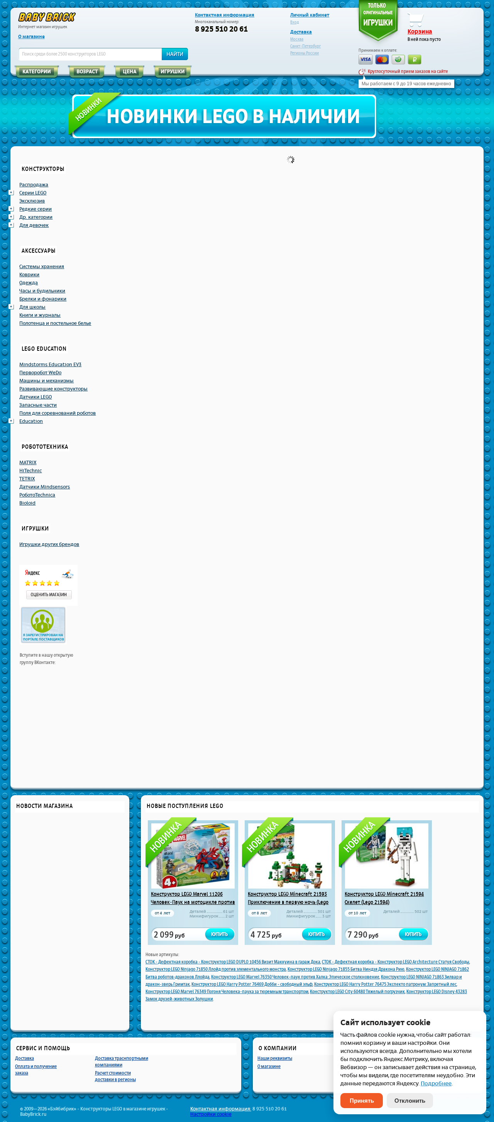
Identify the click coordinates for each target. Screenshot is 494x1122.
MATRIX (27, 462)
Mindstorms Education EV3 (50, 364)
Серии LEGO (32, 193)
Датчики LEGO (35, 397)
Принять (362, 1100)
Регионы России (304, 53)
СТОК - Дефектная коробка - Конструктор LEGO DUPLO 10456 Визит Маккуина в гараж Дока (232, 962)
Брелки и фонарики (42, 299)
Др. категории (35, 217)
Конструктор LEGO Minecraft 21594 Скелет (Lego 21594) (384, 898)
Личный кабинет (309, 15)
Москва (296, 39)
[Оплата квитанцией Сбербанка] (398, 60)
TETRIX (27, 479)
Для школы (32, 307)
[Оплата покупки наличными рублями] (414, 60)
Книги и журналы (40, 315)
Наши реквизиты (274, 1058)
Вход (294, 22)
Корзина (420, 31)
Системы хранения (41, 266)
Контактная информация (224, 15)
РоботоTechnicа (37, 495)
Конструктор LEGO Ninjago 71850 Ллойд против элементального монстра (215, 969)
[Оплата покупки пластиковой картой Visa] (366, 60)
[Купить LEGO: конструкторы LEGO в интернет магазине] (47, 17)
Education (31, 421)
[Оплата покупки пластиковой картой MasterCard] (382, 60)
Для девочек (34, 225)
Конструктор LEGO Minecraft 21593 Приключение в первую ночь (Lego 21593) (288, 902)
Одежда (28, 283)
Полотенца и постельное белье (55, 323)
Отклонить (409, 1100)
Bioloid (27, 503)
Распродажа (33, 185)
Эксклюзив (32, 201)
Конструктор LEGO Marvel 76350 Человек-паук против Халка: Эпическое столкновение (295, 977)
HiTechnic (30, 470)
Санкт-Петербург (305, 46)
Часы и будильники (42, 291)
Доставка (301, 32)
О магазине (31, 36)
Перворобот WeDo (40, 372)
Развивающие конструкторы (53, 389)
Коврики (29, 274)
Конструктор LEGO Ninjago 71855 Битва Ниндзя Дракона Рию (346, 969)
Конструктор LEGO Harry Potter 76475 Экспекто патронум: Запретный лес (385, 984)
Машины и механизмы (46, 381)
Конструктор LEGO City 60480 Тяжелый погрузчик (357, 991)
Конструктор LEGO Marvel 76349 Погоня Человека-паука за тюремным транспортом (226, 991)
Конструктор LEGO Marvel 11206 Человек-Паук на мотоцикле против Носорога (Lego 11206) (193, 902)
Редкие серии (35, 209)
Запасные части (38, 405)
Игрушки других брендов (49, 544)
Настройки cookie (211, 1114)
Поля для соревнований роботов (57, 413)
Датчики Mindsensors (44, 487)
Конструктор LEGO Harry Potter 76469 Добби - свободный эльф (252, 984)
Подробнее (436, 1083)
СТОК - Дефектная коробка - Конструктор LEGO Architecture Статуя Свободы (395, 962)
